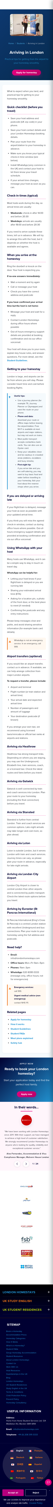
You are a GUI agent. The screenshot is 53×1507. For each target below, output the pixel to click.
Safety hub (16, 1043)
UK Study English (17, 1308)
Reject (36, 1492)
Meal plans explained (22, 1038)
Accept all (13, 1492)
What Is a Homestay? (15, 1352)
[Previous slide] (17, 1170)
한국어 (39, 1477)
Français (38, 1457)
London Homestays (19, 1299)
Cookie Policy (35, 1503)
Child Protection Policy (16, 1402)
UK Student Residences (22, 1316)
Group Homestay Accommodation (21, 1359)
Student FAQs (18, 1033)
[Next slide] (26, 1170)
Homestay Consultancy (16, 1409)
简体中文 (21, 1477)
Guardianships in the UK (16, 1381)
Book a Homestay (14, 1338)
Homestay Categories (15, 1345)
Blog (8, 1384)
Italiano (39, 1464)
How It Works (12, 1349)
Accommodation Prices (16, 1341)
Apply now (26, 1094)
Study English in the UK (16, 1395)
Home (11, 43)
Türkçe (40, 1484)
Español (38, 1471)
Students (21, 43)
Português (21, 1484)
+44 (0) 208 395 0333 (28, 1441)
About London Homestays (17, 1366)
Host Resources (13, 1377)
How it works (17, 1024)
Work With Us (12, 1374)
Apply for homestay (26, 72)
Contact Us (11, 1370)
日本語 (20, 1471)
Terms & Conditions (14, 1399)
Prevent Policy (12, 1406)
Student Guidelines (17, 360)
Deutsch (20, 1464)
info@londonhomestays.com (26, 1436)
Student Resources (14, 1363)
